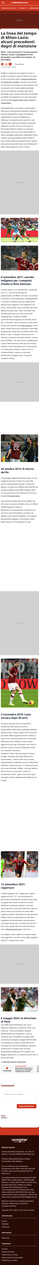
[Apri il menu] (3, 2)
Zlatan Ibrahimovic (14, 929)
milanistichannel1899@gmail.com (24, 1197)
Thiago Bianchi (19, 64)
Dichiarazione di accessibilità (12, 1257)
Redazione (5, 1238)
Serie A (22, 8)
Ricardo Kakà (14, 496)
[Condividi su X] (10, 64)
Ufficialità (5, 1224)
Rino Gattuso (26, 325)
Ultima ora (5, 1227)
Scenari (4, 1221)
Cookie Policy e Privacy (10, 1255)
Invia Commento (26, 1106)
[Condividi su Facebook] (6, 64)
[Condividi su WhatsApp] (2, 64)
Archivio (5, 1249)
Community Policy (8, 1252)
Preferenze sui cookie (9, 1260)
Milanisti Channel (9, 8)
